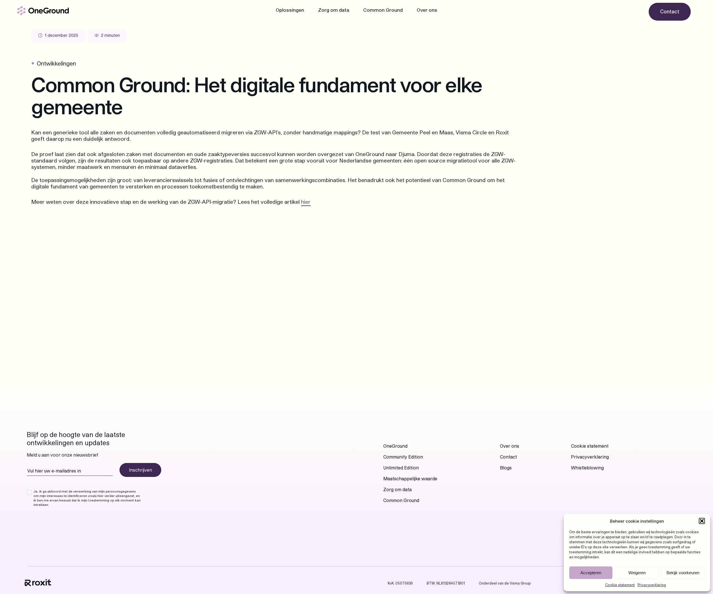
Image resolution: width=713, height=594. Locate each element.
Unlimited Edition (401, 467)
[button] (702, 521)
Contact (508, 456)
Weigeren (637, 572)
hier (306, 201)
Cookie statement (620, 585)
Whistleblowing (587, 467)
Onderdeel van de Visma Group (505, 583)
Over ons (427, 10)
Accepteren (590, 572)
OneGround (395, 445)
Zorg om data (333, 10)
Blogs (506, 467)
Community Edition (403, 456)
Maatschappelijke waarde (410, 478)
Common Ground (383, 10)
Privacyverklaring (652, 585)
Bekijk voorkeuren (682, 572)
